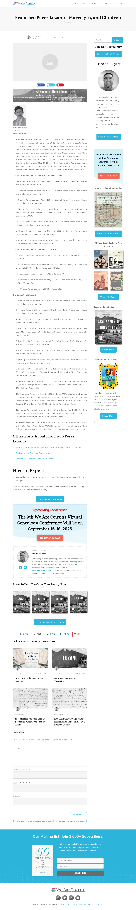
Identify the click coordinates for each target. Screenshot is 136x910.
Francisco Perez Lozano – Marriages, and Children (68, 17)
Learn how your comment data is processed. (67, 821)
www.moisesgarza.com (41, 570)
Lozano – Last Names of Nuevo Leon (66, 680)
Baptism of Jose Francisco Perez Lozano (33, 453)
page (58, 573)
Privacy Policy (65, 904)
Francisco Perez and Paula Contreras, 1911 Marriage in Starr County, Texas (49, 447)
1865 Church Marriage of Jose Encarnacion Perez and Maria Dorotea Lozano (69, 721)
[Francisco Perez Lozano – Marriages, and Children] (50, 62)
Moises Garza (19, 674)
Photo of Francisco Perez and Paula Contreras (36, 458)
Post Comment (78, 814)
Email (21, 783)
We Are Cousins (47, 561)
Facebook (36, 567)
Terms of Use (98, 904)
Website (16, 796)
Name (21, 769)
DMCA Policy (77, 904)
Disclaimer (87, 904)
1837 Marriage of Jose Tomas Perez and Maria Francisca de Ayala (30, 721)
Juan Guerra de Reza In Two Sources (29, 680)
